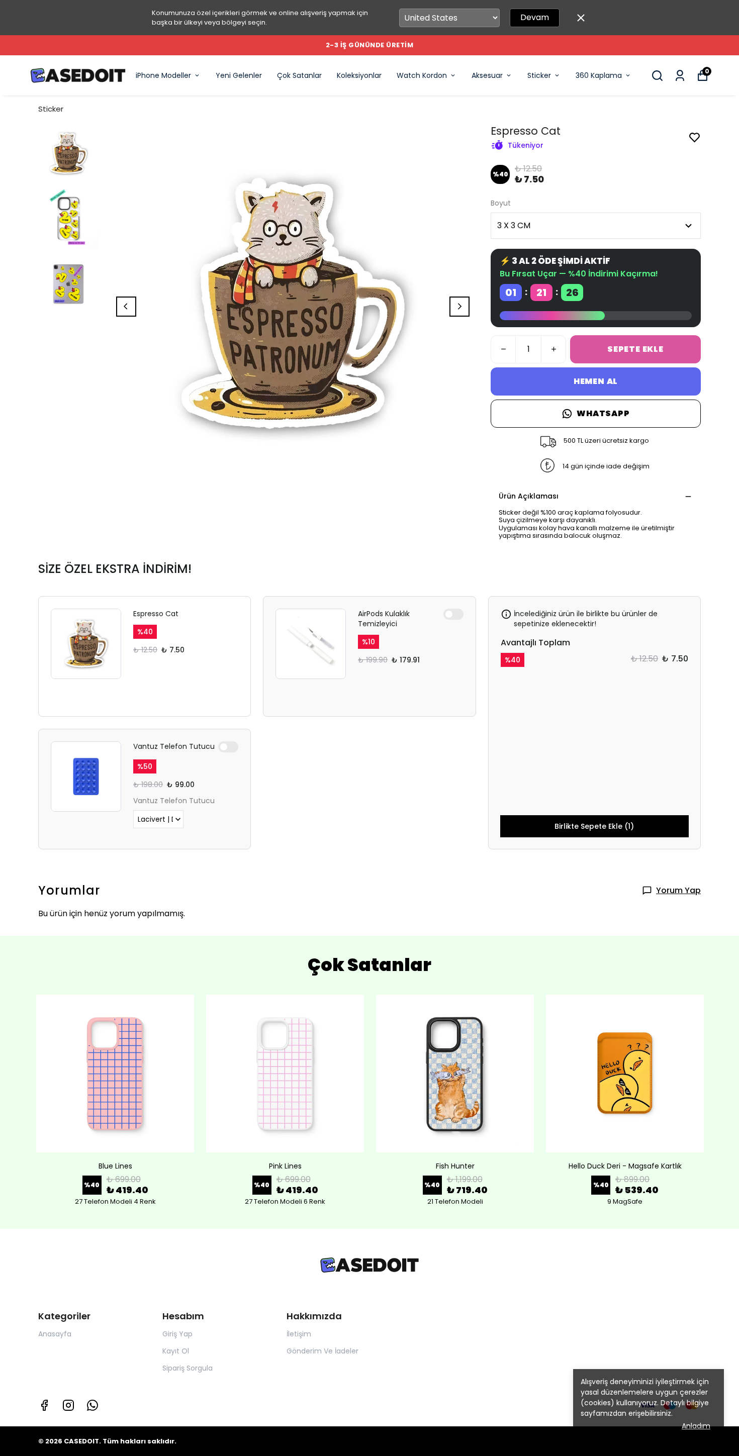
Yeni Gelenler (239, 75)
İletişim (299, 1334)
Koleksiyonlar (359, 75)
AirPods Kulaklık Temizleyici (384, 619)
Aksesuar (487, 75)
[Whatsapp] (92, 1405)
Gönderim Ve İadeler (322, 1351)
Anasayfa (54, 1334)
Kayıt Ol (175, 1351)
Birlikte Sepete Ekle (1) (594, 826)
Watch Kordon (422, 75)
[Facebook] (44, 1405)
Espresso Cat (155, 614)
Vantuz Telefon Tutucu (174, 746)
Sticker (539, 75)
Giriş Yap (177, 1334)
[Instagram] (68, 1405)
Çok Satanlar (299, 75)
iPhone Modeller (163, 75)
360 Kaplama (599, 75)
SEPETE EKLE (635, 349)
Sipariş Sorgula (187, 1368)
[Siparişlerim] (680, 75)
